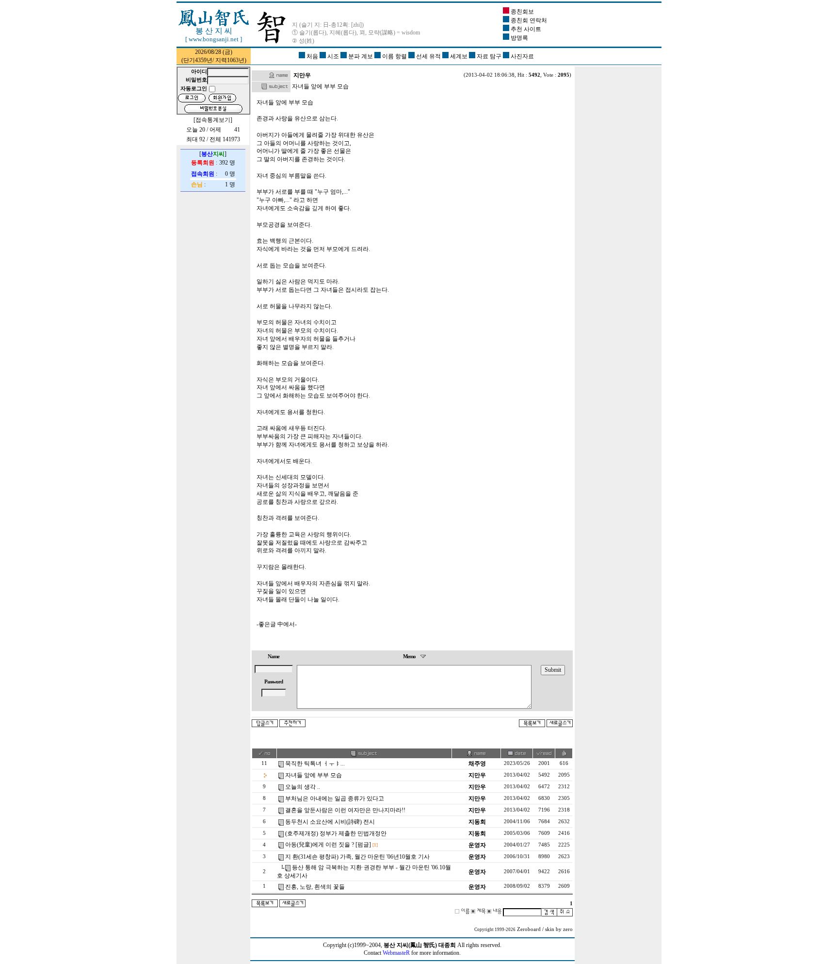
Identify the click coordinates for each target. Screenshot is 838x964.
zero (568, 929)
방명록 (518, 37)
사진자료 (521, 56)
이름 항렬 (394, 56)
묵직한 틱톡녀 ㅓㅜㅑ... (315, 763)
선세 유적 (428, 56)
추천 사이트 (525, 29)
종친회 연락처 (528, 20)
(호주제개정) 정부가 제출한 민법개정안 (336, 833)
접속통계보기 (212, 119)
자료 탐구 (489, 56)
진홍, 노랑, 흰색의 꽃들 (315, 886)
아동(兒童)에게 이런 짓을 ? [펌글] (328, 844)
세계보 (459, 56)
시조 (333, 56)
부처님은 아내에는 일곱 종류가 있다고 (334, 798)
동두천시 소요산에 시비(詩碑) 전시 (330, 821)
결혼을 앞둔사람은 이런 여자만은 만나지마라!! (345, 810)
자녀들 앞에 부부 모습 (313, 775)
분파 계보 (360, 56)
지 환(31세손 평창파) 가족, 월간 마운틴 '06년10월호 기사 (357, 856)
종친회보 (521, 11)
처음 (312, 56)
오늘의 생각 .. (302, 786)
